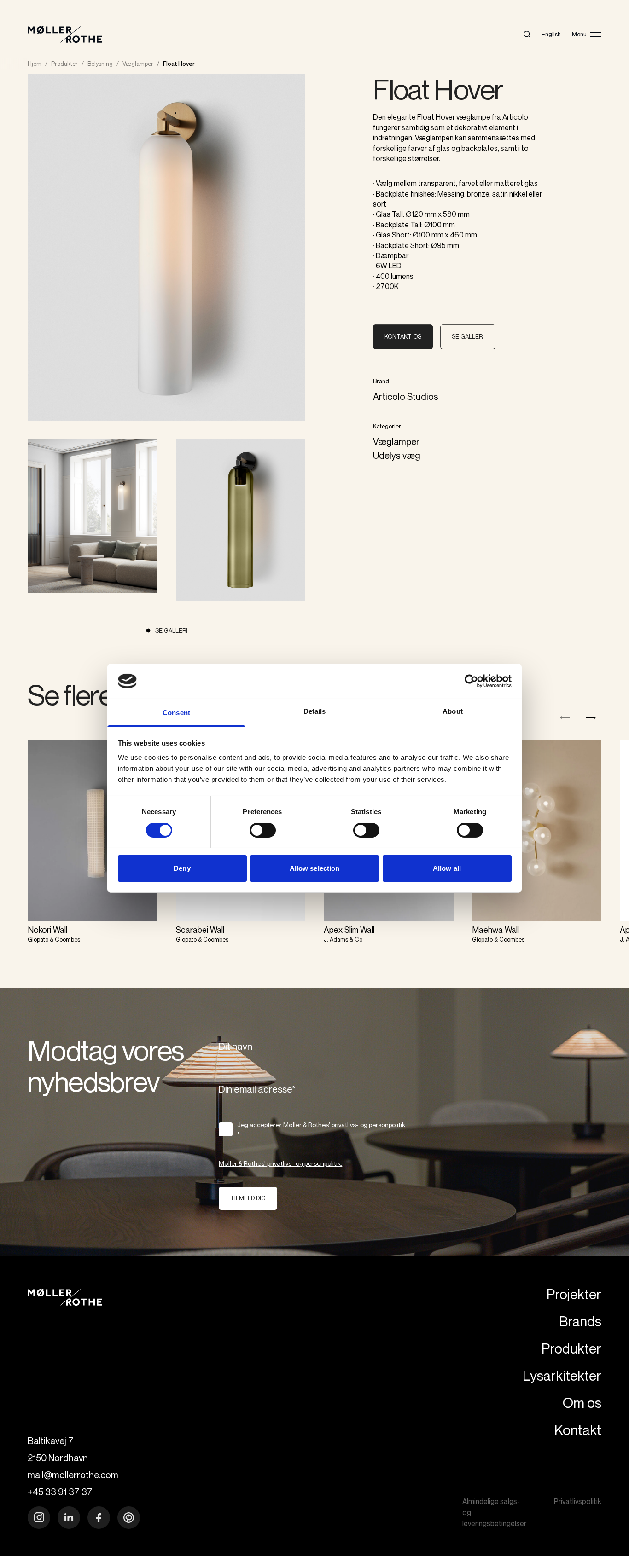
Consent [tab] (176, 713)
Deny (182, 868)
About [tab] (453, 711)
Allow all (447, 868)
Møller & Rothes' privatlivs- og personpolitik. (280, 1163)
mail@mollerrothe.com (73, 1475)
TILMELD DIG (248, 1198)
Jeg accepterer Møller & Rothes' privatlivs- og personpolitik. (322, 1129)
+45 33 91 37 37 (60, 1492)
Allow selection (315, 868)
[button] (591, 717)
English (551, 34)
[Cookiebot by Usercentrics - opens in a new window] (471, 681)
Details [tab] (314, 711)
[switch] (263, 830)
